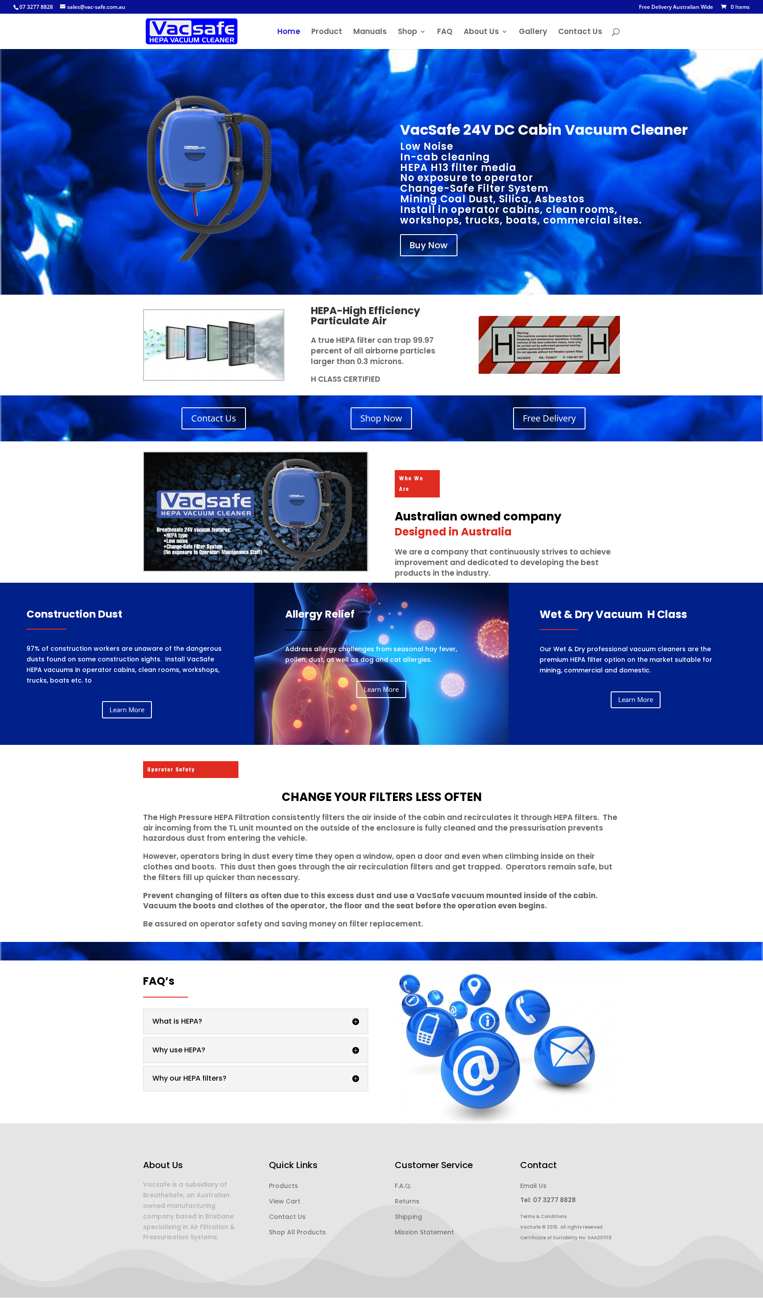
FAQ (445, 32)
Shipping (408, 1216)
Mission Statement (424, 1232)
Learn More (127, 709)
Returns (407, 1201)
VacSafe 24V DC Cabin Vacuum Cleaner (544, 130)
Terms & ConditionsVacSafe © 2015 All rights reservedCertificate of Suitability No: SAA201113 (566, 1227)
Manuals (370, 32)
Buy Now (429, 245)
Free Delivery (549, 418)
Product (326, 32)
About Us (481, 32)
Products (283, 1185)
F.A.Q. (403, 1185)
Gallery (533, 32)
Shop (407, 32)
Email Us (533, 1185)
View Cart (284, 1201)
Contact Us (580, 32)
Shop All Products (297, 1232)
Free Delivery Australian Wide (676, 7)
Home (288, 32)
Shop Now (381, 418)
